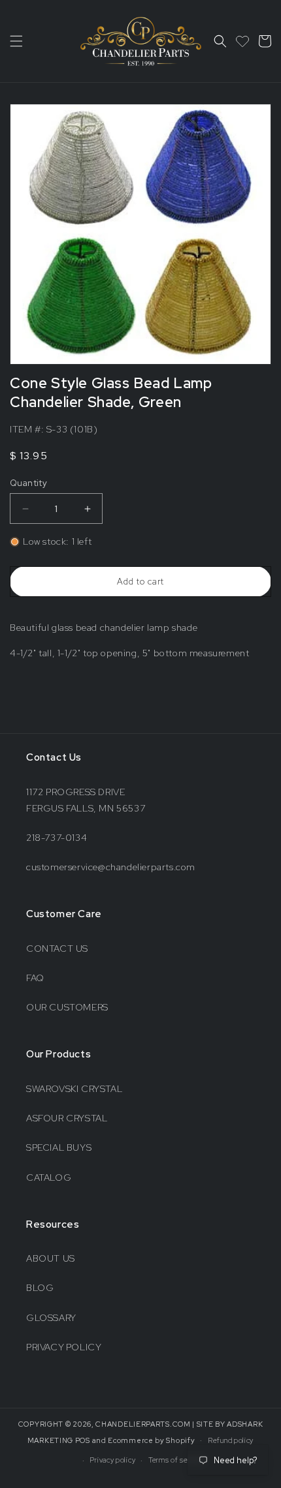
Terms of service (176, 1460)
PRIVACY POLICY (63, 1347)
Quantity (28, 483)
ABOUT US (50, 1258)
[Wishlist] (242, 41)
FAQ (35, 978)
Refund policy (231, 1440)
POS (82, 1439)
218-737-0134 (56, 837)
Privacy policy (112, 1460)
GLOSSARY (51, 1318)
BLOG (40, 1288)
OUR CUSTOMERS (67, 1007)
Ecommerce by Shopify (151, 1439)
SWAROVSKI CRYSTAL (74, 1089)
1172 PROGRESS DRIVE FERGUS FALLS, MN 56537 (85, 800)
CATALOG (48, 1177)
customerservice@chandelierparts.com (110, 867)
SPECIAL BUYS (58, 1147)
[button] (16, 41)
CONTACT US (57, 948)
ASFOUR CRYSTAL (66, 1118)
